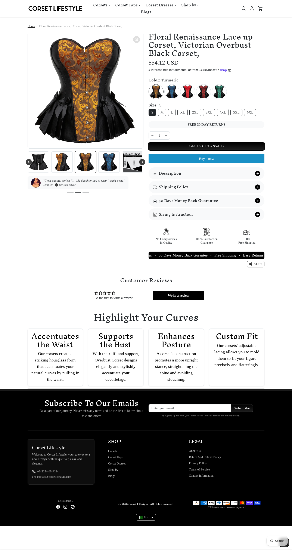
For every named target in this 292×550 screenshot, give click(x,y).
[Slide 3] (86, 192)
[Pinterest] (72, 506)
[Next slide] (142, 162)
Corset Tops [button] (126, 5)
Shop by (113, 469)
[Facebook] (58, 506)
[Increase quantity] (166, 135)
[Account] (252, 8)
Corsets (112, 451)
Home (31, 26)
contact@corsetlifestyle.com (54, 476)
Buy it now (206, 159)
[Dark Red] (203, 91)
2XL (195, 112)
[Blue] (171, 91)
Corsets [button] (100, 5)
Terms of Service (199, 469)
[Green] (219, 91)
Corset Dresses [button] (160, 5)
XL (182, 112)
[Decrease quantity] (152, 135)
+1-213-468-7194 (48, 471)
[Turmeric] (156, 91)
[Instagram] (65, 506)
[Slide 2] (78, 192)
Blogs (146, 12)
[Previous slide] (29, 162)
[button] (244, 8)
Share (258, 264)
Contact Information (201, 475)
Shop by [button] (188, 5)
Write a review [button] (178, 295)
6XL (250, 112)
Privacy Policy (198, 463)
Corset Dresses (117, 463)
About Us (195, 451)
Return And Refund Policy (205, 457)
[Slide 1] (70, 192)
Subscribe (242, 408)
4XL (223, 112)
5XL (236, 112)
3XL (209, 112)
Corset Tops (115, 457)
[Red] (187, 91)
